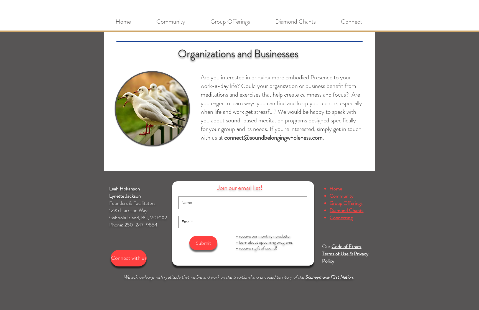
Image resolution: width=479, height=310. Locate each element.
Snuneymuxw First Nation (329, 277)
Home (336, 188)
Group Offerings (346, 203)
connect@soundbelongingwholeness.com (273, 137)
